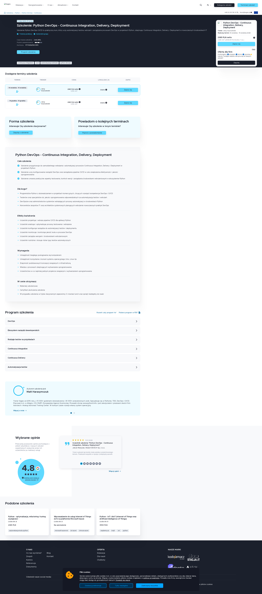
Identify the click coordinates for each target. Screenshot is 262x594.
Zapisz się (236, 44)
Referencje (31, 563)
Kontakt (75, 5)
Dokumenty (31, 567)
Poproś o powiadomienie (92, 133)
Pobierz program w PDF (128, 312)
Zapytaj (236, 63)
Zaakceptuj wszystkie (149, 586)
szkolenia (9, 13)
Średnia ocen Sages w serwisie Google (31, 479)
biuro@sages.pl (245, 12)
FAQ (253, 49)
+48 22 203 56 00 (230, 12)
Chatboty (101, 560)
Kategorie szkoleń (224, 5)
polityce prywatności (151, 578)
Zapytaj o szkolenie (21, 132)
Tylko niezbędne (121, 586)
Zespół (29, 556)
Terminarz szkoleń (248, 5)
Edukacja (101, 553)
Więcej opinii (114, 471)
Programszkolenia (28, 52)
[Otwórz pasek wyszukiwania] (201, 5)
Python (17, 13)
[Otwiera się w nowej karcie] (38, 468)
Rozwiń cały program (105, 312)
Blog (49, 553)
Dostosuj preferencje (93, 586)
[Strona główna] (5, 13)
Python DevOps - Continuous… (32, 13)
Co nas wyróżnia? (34, 553)
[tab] (71, 413)
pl (208, 5)
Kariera (29, 560)
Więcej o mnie (18, 410)
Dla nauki (101, 556)
